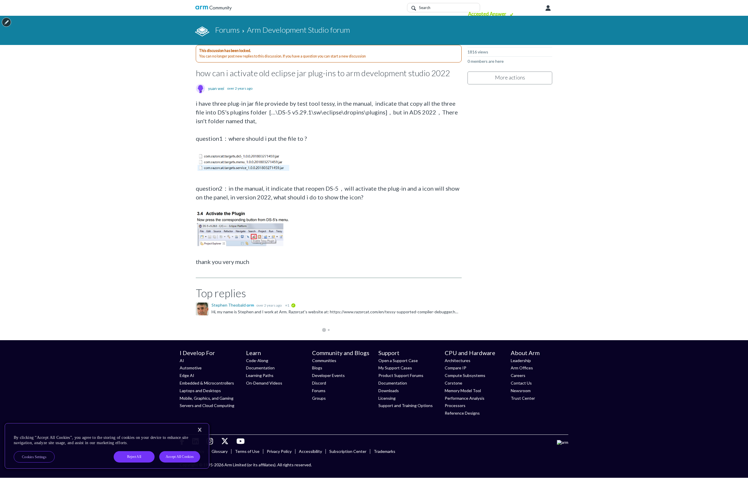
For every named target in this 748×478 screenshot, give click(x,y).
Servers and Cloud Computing (207, 405)
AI (182, 360)
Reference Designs (462, 413)
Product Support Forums (400, 375)
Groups (319, 398)
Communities (324, 360)
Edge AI (187, 375)
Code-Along (257, 360)
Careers (518, 375)
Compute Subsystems (465, 375)
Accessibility (310, 451)
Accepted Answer (487, 14)
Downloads (388, 390)
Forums (318, 390)
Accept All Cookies (180, 457)
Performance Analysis (464, 398)
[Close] (199, 429)
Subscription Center (347, 451)
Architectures (457, 360)
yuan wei (216, 88)
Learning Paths (259, 375)
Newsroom (521, 390)
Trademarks (384, 451)
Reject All (134, 457)
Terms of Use (247, 451)
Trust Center (523, 398)
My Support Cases (395, 367)
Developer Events (328, 375)
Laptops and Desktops (200, 390)
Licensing (387, 398)
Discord (319, 382)
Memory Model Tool (463, 390)
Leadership (521, 360)
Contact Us (521, 382)
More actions (510, 77)
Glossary (220, 451)
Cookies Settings (34, 457)
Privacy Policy (279, 451)
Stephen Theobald (229, 305)
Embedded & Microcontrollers (207, 382)
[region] (107, 446)
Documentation (260, 367)
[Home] (213, 8)
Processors (455, 405)
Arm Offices (522, 367)
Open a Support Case (398, 360)
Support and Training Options (405, 405)
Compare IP (455, 367)
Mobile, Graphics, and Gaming (206, 398)
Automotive (191, 367)
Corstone (453, 382)
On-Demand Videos (264, 382)
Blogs (317, 367)
